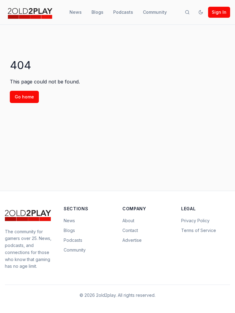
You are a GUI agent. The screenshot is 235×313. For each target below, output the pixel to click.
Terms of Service (198, 230)
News (75, 12)
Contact (130, 230)
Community (155, 12)
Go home (24, 96)
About (128, 220)
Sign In (219, 12)
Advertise (132, 240)
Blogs (97, 12)
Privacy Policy (195, 220)
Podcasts (123, 12)
